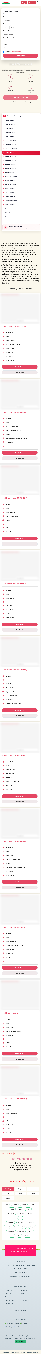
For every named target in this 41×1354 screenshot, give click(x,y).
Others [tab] (8, 1198)
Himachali (11, 1222)
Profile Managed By (8, 37)
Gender (5, 44)
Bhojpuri (32, 1227)
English (30, 1222)
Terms (13, 51)
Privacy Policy (9, 1300)
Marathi (33, 1204)
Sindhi (16, 1227)
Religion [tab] (20, 1189)
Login (24, 3)
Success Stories (10, 1303)
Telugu (28, 1209)
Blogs (22, 1297)
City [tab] (8, 1193)
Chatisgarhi (11, 1231)
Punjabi (12, 1209)
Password (6, 31)
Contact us (8, 1290)
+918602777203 (23, 1272)
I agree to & (13, 51)
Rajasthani (11, 1218)
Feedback (23, 1290)
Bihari (30, 1213)
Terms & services (25, 1300)
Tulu (19, 1235)
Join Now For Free (19, 97)
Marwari (7, 1227)
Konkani (27, 1235)
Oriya (20, 1218)
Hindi (6, 1204)
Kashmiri (20, 1222)
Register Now (20, 55)
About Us (8, 1293)
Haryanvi (29, 1218)
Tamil (20, 1209)
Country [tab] (33, 1193)
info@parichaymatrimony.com (22, 1276)
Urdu (23, 1227)
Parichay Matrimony (20, 1310)
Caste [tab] (33, 1189)
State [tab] (20, 1193)
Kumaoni (21, 1231)
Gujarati (15, 1204)
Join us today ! (20, 1341)
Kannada (21, 1213)
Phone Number (7, 24)
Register (31, 3)
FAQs (22, 1293)
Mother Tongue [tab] (8, 1189)
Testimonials (9, 1297)
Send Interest (19, 367)
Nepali (12, 1235)
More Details (20, 372)
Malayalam (11, 1213)
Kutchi (30, 1231)
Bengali (24, 1204)
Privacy (18, 51)
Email (4, 17)
